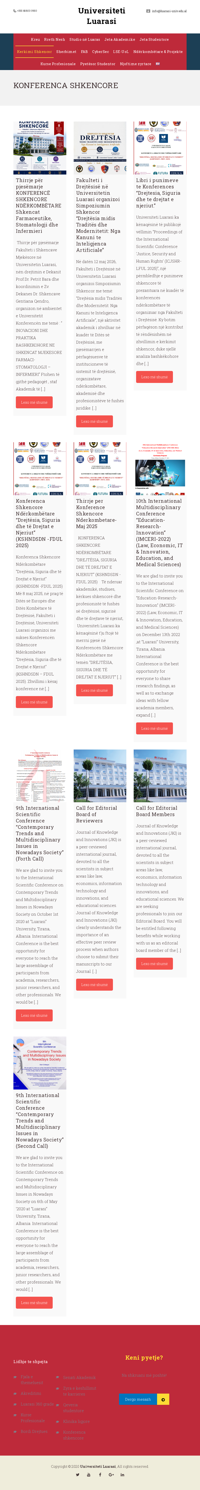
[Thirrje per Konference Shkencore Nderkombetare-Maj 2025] (100, 468)
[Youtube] (88, 1474)
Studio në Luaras (85, 39)
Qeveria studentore (73, 1407)
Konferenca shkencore (74, 1434)
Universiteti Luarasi (102, 15)
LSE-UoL (121, 51)
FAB (84, 51)
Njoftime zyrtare (135, 64)
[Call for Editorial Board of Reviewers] (100, 776)
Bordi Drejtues (34, 1431)
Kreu (35, 39)
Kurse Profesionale (58, 64)
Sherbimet (66, 51)
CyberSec (100, 51)
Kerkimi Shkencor (34, 51)
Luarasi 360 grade (37, 1404)
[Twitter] (77, 1474)
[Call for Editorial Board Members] (160, 776)
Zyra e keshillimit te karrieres (79, 1391)
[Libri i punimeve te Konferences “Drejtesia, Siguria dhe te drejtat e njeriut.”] (160, 148)
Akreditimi (31, 1393)
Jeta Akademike (119, 39)
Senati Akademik (79, 1377)
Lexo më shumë (34, 402)
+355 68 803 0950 (27, 10)
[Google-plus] (111, 1474)
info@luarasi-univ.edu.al (169, 11)
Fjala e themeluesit (32, 1379)
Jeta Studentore (154, 39)
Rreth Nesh (54, 39)
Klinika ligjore (76, 1421)
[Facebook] (100, 1474)
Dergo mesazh (138, 1399)
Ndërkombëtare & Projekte (158, 51)
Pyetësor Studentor (98, 64)
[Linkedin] (122, 1474)
